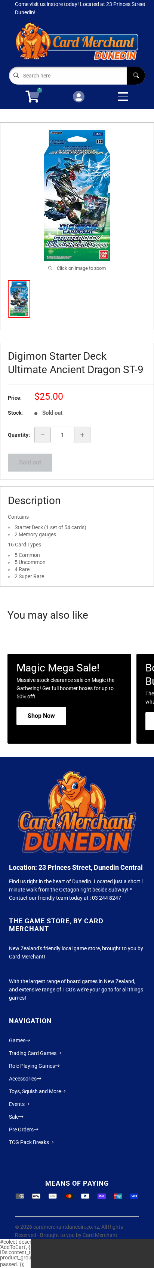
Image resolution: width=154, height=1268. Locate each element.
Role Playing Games (32, 1066)
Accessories (23, 1079)
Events (17, 1104)
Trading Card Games (32, 1053)
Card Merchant (100, 1235)
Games (17, 1040)
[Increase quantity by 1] (82, 435)
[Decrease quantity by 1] (42, 435)
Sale (14, 1117)
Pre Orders (21, 1130)
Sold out (30, 462)
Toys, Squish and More (35, 1091)
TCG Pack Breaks (29, 1142)
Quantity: (19, 435)
